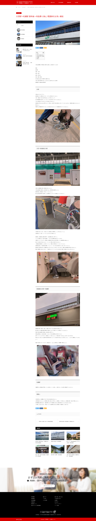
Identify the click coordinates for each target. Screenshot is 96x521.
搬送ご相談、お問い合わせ (59, 496)
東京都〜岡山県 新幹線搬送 (56, 441)
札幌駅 (38, 57)
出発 (37, 53)
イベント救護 (57, 505)
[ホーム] (16, 5)
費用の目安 (53, 2)
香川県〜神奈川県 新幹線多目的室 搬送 (27, 63)
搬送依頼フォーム (34, 503)
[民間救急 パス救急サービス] (24, 2)
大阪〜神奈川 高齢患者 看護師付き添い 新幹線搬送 (73, 455)
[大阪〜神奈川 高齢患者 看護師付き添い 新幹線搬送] (73, 449)
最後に (38, 58)
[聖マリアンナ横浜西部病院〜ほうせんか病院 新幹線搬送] (73, 436)
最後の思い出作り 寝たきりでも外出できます (27, 50)
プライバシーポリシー (58, 503)
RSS (21, 519)
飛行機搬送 (33, 496)
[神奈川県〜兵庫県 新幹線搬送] (57, 449)
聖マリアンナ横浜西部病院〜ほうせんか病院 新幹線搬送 (73, 442)
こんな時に (44, 498)
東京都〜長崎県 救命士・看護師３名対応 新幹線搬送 (42, 442)
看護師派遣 (69, 2)
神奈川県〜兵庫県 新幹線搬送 (56, 454)
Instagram (19, 519)
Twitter (17, 519)
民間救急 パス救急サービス (50, 519)
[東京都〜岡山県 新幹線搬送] (57, 436)
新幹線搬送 (33, 498)
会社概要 (76, 2)
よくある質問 (45, 500)
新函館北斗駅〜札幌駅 (40, 56)
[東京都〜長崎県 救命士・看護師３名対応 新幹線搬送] (42, 436)
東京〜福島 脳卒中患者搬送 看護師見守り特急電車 (42, 455)
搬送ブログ (44, 496)
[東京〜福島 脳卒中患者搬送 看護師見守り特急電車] (42, 449)
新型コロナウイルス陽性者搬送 (36, 505)
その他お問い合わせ (58, 498)
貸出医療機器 (61, 2)
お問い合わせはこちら (48, 485)
